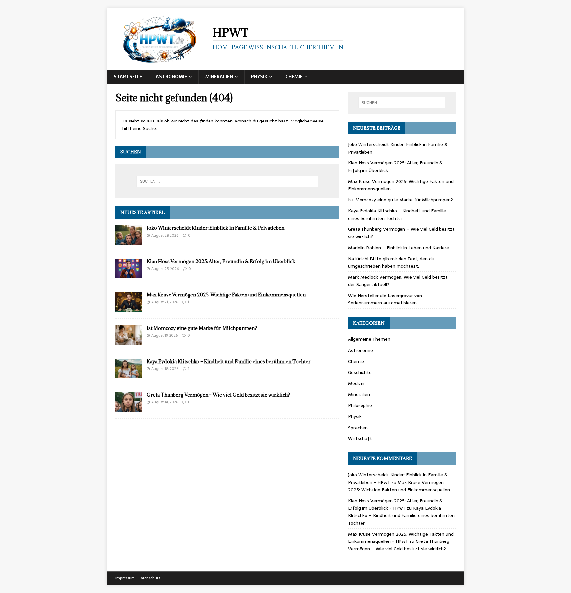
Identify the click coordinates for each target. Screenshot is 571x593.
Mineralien (219, 76)
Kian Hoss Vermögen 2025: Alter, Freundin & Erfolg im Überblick (221, 261)
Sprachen (358, 427)
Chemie (294, 76)
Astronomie (171, 76)
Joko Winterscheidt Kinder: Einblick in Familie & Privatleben (215, 228)
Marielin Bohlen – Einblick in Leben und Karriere (398, 247)
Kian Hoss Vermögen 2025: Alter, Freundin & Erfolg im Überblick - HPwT (395, 504)
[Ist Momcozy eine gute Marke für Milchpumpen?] (128, 341)
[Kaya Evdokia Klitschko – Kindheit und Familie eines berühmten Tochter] (128, 374)
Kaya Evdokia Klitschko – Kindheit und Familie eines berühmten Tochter (229, 361)
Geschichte (360, 372)
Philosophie (360, 405)
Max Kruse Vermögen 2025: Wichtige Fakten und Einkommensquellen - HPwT (401, 537)
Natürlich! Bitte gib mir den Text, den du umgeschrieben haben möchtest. (391, 262)
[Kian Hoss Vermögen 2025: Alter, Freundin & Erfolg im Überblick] (128, 274)
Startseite (128, 76)
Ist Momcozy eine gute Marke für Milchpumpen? (202, 328)
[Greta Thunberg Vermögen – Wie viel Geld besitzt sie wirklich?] (128, 408)
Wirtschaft (360, 438)
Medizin (356, 383)
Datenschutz (149, 578)
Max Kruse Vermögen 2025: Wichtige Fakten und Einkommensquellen (226, 295)
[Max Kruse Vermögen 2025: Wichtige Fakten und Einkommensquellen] (128, 308)
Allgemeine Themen (369, 339)
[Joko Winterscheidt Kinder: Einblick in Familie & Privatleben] (128, 241)
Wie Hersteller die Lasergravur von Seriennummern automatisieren (385, 299)
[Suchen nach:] (227, 181)
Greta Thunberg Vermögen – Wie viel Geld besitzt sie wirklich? (218, 395)
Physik (259, 76)
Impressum (125, 578)
